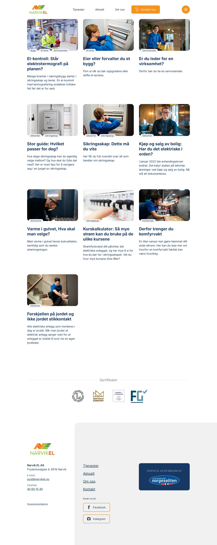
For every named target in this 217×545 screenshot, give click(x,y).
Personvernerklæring (37, 504)
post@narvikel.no (38, 479)
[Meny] (186, 9)
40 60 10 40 (35, 489)
